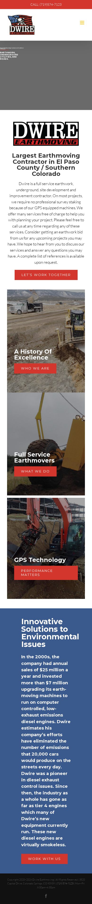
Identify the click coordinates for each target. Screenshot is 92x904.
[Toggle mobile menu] (82, 22)
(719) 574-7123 (64, 883)
